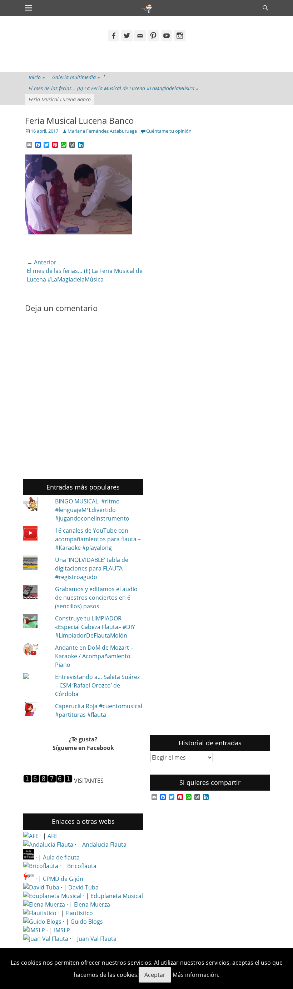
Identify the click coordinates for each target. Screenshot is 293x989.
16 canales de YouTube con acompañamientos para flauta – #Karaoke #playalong (98, 539)
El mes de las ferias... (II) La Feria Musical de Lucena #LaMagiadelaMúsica (114, 88)
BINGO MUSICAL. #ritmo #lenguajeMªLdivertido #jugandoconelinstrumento (92, 509)
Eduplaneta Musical (116, 896)
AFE (52, 836)
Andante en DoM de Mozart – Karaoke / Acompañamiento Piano (94, 656)
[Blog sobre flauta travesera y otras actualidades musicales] (45, 939)
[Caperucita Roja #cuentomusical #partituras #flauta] (36, 710)
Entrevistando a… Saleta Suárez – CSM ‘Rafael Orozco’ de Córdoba (97, 685)
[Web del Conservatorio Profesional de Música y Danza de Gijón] (28, 879)
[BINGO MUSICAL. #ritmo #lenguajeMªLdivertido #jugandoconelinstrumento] (36, 505)
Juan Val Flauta (96, 939)
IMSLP (62, 930)
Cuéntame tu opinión (169, 131)
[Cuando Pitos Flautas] (147, 8)
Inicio (37, 77)
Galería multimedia (76, 77)
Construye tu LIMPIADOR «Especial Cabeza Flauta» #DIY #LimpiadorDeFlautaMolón (95, 626)
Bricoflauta (81, 866)
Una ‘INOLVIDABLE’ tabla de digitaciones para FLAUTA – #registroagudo (91, 568)
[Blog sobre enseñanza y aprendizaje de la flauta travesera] (44, 904)
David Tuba (83, 887)
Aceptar (154, 975)
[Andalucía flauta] (48, 844)
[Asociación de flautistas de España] (31, 836)
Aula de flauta (61, 857)
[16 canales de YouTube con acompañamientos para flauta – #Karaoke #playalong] (36, 534)
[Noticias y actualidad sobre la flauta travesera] (28, 857)
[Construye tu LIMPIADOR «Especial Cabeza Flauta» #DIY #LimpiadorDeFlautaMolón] (36, 622)
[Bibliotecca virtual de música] (34, 930)
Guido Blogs (86, 921)
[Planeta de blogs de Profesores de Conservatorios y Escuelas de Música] (42, 921)
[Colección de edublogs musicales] (52, 896)
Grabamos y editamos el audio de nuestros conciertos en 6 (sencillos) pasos (96, 597)
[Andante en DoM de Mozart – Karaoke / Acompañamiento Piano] (36, 650)
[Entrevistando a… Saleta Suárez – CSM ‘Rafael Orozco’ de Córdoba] (36, 677)
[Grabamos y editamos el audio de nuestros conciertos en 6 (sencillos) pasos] (36, 593)
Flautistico (79, 913)
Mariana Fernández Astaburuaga (102, 131)
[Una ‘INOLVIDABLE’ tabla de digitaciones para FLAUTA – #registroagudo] (36, 564)
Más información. (196, 975)
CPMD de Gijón (63, 879)
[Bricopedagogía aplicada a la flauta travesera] (40, 866)
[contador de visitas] (48, 781)
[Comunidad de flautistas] (39, 913)
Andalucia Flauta (104, 844)
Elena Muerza (92, 904)
